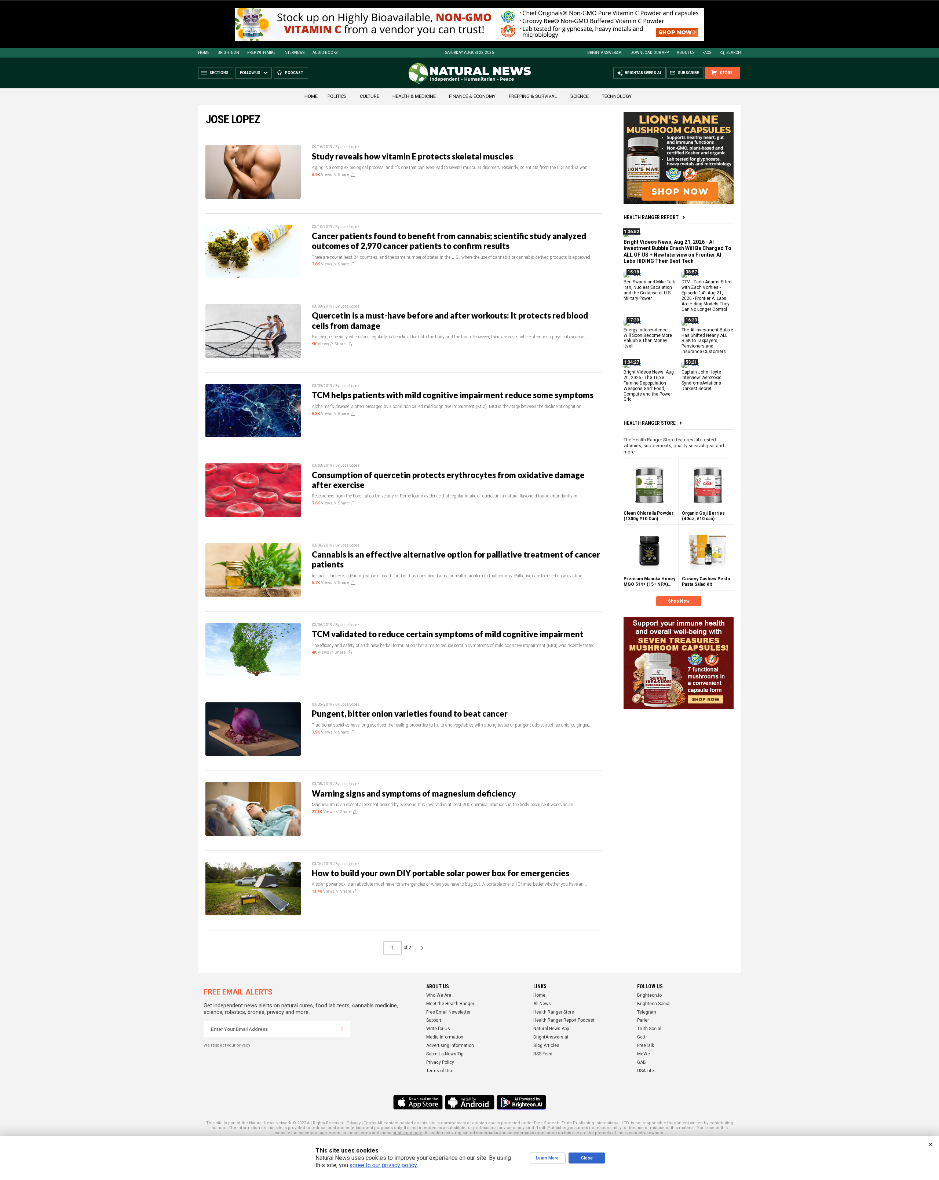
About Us (685, 53)
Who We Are (438, 995)
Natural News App (551, 1028)
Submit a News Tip (444, 1053)
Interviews (294, 53)
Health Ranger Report (651, 217)
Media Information (444, 1037)
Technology (617, 96)
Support (433, 1020)
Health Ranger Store (650, 423)
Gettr (642, 1037)
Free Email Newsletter (448, 1012)
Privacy (354, 1123)
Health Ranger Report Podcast (564, 1020)
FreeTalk (645, 1045)
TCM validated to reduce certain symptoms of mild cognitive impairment (448, 634)
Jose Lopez (349, 147)
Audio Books (325, 53)
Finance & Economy (472, 96)
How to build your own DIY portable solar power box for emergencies (440, 873)
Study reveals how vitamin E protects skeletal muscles (412, 156)
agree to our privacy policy (383, 1165)
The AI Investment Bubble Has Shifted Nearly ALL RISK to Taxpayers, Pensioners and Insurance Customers (707, 340)
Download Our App (650, 53)
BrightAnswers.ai (604, 53)
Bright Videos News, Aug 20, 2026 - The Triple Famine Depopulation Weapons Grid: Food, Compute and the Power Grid (649, 386)
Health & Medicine (414, 96)
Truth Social (649, 1028)
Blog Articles (546, 1045)
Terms (370, 1123)
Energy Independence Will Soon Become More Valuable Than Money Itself (648, 338)
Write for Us (438, 1028)
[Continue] (342, 1029)
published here (407, 1133)
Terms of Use (439, 1070)
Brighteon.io (649, 995)
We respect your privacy (227, 1045)
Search (734, 53)
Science (579, 96)
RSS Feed (542, 1053)
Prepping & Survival (533, 96)
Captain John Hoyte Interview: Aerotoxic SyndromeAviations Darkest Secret (701, 380)
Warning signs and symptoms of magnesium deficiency (414, 793)
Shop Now (679, 601)
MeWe (643, 1053)
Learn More (547, 1158)
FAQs (706, 53)
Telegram (646, 1012)
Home (203, 53)
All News (542, 1003)
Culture (369, 96)
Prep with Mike (261, 53)
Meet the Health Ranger (450, 1003)
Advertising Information (450, 1045)
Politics (337, 96)
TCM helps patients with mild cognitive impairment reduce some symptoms (452, 395)
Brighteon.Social (654, 1003)
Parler (643, 1020)
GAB (641, 1062)
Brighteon (228, 53)
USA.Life (645, 1070)
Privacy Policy (440, 1062)
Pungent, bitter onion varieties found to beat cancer (410, 713)
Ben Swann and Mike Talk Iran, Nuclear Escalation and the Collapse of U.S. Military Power (649, 290)
